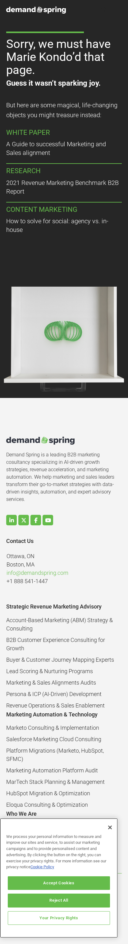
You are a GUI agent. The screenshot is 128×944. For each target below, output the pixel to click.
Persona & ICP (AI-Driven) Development (54, 694)
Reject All (58, 900)
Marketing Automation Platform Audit (52, 770)
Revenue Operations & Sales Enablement (55, 705)
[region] (59, 878)
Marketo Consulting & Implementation (52, 727)
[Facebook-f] (35, 520)
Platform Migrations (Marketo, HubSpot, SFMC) (55, 754)
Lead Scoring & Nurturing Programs (49, 671)
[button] (103, 10)
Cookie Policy (42, 867)
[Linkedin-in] (11, 520)
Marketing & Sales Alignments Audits (51, 682)
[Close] (110, 827)
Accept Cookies (58, 883)
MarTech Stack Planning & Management (55, 782)
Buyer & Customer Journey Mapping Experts (60, 659)
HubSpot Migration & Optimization (48, 793)
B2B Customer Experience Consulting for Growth (55, 644)
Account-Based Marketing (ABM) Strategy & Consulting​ (59, 624)
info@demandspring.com (37, 573)
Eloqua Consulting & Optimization (47, 804)
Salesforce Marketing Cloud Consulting (53, 739)
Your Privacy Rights (58, 918)
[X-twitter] (23, 520)
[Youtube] (48, 520)
